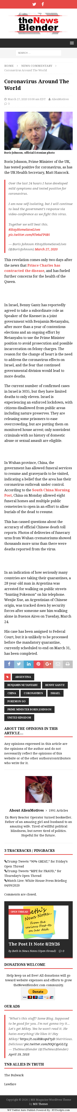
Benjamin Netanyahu (22, 685)
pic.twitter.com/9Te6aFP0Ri (29, 235)
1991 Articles (58, 810)
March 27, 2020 (46, 249)
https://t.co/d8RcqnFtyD (37, 1039)
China (11, 693)
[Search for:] (39, 52)
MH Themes (40, 1104)
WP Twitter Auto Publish (21, 1110)
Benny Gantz (55, 685)
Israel (55, 693)
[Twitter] (34, 4)
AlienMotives (60, 99)
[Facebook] (42, 4)
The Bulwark (14, 1075)
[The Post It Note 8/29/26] (38, 922)
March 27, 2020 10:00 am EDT (27, 99)
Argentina (23, 677)
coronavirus (33, 693)
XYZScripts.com (61, 1110)
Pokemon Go (16, 701)
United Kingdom (19, 717)
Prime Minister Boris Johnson (29, 709)
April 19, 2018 (19, 1054)
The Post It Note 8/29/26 (34, 944)
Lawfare (10, 1084)
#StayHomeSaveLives (24, 230)
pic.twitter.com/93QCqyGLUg (46, 1044)
